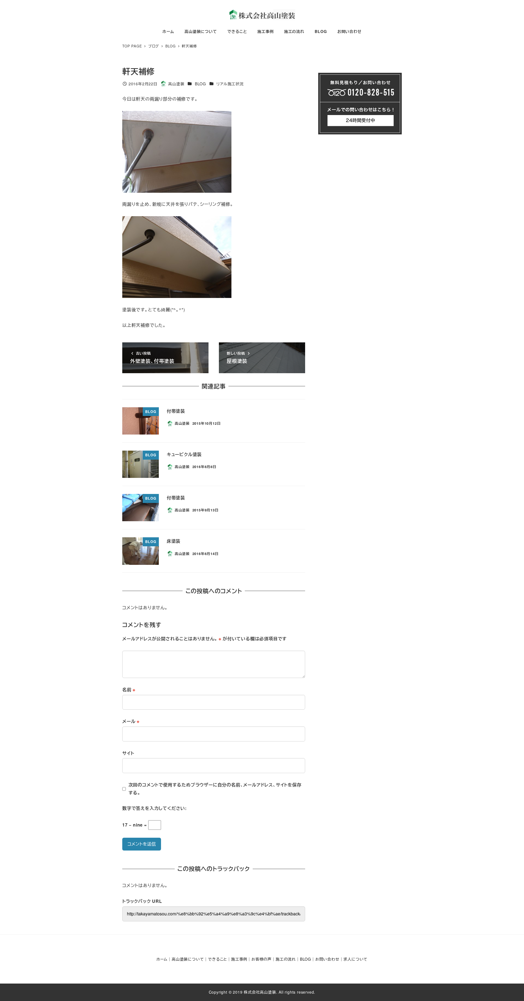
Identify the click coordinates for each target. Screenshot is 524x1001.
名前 (128, 689)
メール (130, 721)
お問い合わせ (327, 959)
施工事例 (239, 959)
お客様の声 (261, 959)
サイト (128, 753)
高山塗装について (188, 959)
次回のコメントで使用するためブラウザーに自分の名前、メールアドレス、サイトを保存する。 (215, 789)
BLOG (200, 83)
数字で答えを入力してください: (154, 808)
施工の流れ (286, 959)
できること (217, 959)
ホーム (162, 959)
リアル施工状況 (230, 83)
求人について (355, 959)
